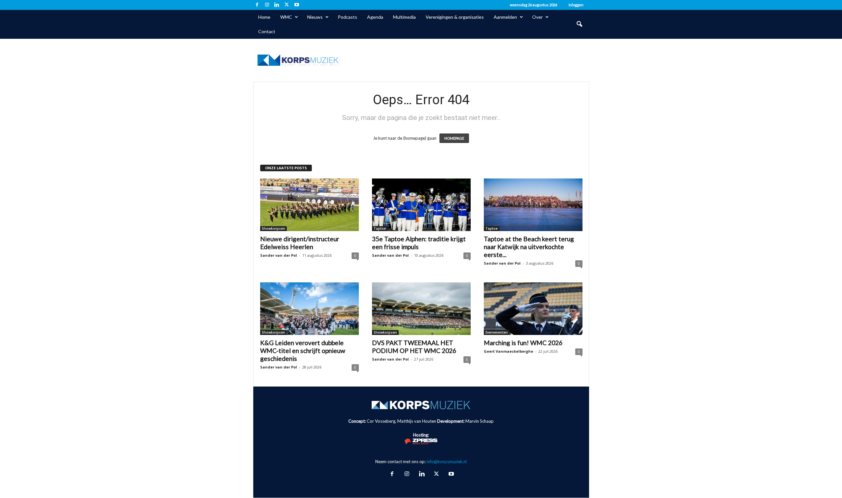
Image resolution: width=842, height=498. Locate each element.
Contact (266, 31)
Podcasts (347, 17)
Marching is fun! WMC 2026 (523, 342)
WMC (286, 17)
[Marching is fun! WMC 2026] (533, 308)
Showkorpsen (273, 228)
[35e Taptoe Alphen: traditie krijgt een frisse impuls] (421, 204)
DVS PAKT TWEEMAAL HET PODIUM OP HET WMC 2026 (414, 346)
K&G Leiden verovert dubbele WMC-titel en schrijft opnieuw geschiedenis (302, 350)
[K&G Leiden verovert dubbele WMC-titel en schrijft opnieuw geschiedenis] (309, 308)
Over (537, 17)
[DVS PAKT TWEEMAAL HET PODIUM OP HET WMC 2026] (421, 308)
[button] (579, 24)
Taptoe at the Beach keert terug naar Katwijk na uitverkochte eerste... (529, 246)
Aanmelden (505, 17)
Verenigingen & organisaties (455, 17)
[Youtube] (297, 5)
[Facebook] (257, 5)
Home (264, 17)
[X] (287, 5)
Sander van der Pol (278, 255)
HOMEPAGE (454, 138)
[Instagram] (267, 5)
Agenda (375, 17)
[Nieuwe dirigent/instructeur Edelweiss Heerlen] (309, 204)
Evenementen (496, 332)
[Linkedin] (277, 5)
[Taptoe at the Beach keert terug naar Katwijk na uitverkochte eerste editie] (533, 204)
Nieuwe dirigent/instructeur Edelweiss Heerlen (299, 242)
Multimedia (404, 17)
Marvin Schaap (479, 421)
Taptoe (380, 228)
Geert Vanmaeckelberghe (508, 351)
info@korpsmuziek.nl (447, 461)
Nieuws (315, 17)
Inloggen (576, 5)
